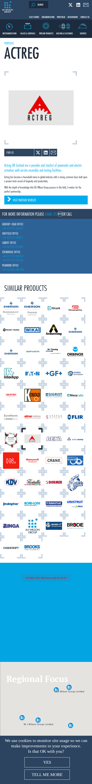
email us (51, 214)
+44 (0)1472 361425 (12, 228)
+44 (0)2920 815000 (12, 247)
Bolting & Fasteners (64, 33)
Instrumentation (9, 33)
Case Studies (34, 17)
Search (40, 4)
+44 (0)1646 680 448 (13, 269)
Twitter (70, 5)
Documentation (48, 17)
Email (86, 5)
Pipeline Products (46, 33)
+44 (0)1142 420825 (12, 237)
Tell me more (47, 774)
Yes (47, 762)
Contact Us (84, 17)
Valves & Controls (27, 33)
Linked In (78, 5)
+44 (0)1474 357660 (12, 260)
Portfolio (61, 17)
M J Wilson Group (7, 7)
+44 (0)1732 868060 (12, 256)
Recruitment (73, 17)
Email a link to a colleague (53, 152)
